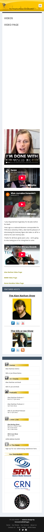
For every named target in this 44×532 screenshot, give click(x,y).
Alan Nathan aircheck (13, 382)
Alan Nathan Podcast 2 (16, 404)
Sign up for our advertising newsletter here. (21, 449)
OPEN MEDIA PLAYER (13, 439)
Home (8, 525)
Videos (24, 527)
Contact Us (11, 527)
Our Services (25, 525)
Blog (18, 527)
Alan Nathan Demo (12, 369)
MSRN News (32, 527)
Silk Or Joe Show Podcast (16, 411)
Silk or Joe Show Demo (13, 373)
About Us (33, 525)
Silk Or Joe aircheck (12, 387)
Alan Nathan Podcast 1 (16, 397)
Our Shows (15, 525)
